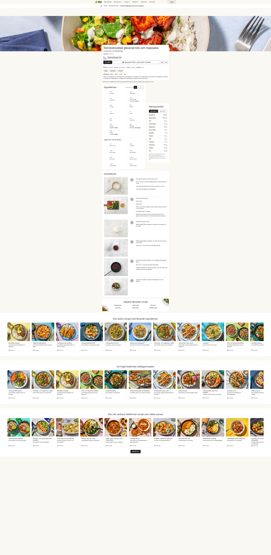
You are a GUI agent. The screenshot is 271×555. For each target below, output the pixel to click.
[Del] (166, 62)
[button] (124, 87)
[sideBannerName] (158, 93)
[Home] (101, 6)
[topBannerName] (135, 12)
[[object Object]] (162, 62)
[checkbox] (103, 54)
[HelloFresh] (98, 2)
